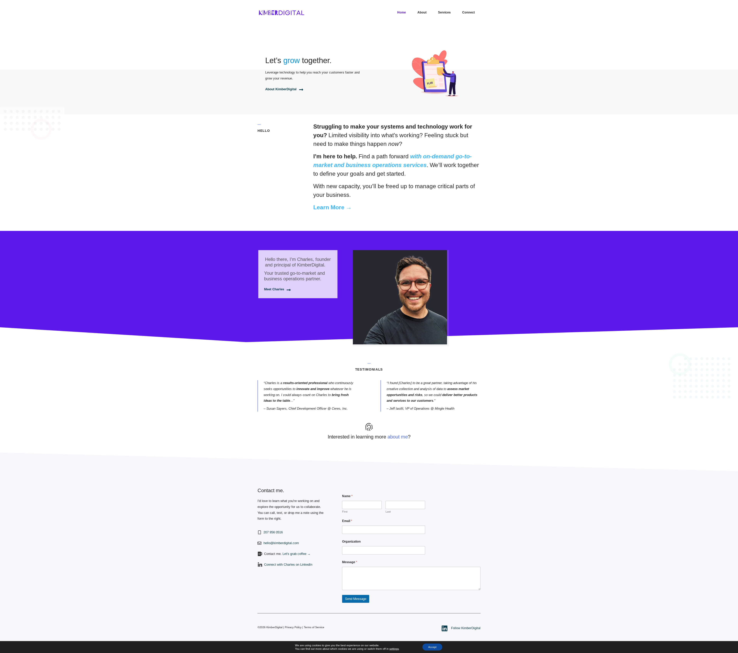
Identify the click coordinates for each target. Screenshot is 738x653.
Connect (468, 12)
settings (394, 648)
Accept (432, 647)
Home (401, 12)
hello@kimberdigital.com (281, 543)
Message (349, 562)
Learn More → (332, 207)
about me (397, 437)
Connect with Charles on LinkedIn (288, 564)
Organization (351, 541)
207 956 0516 (273, 532)
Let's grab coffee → (297, 554)
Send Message (355, 599)
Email (347, 521)
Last (388, 511)
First (344, 511)
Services (444, 12)
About (421, 12)
